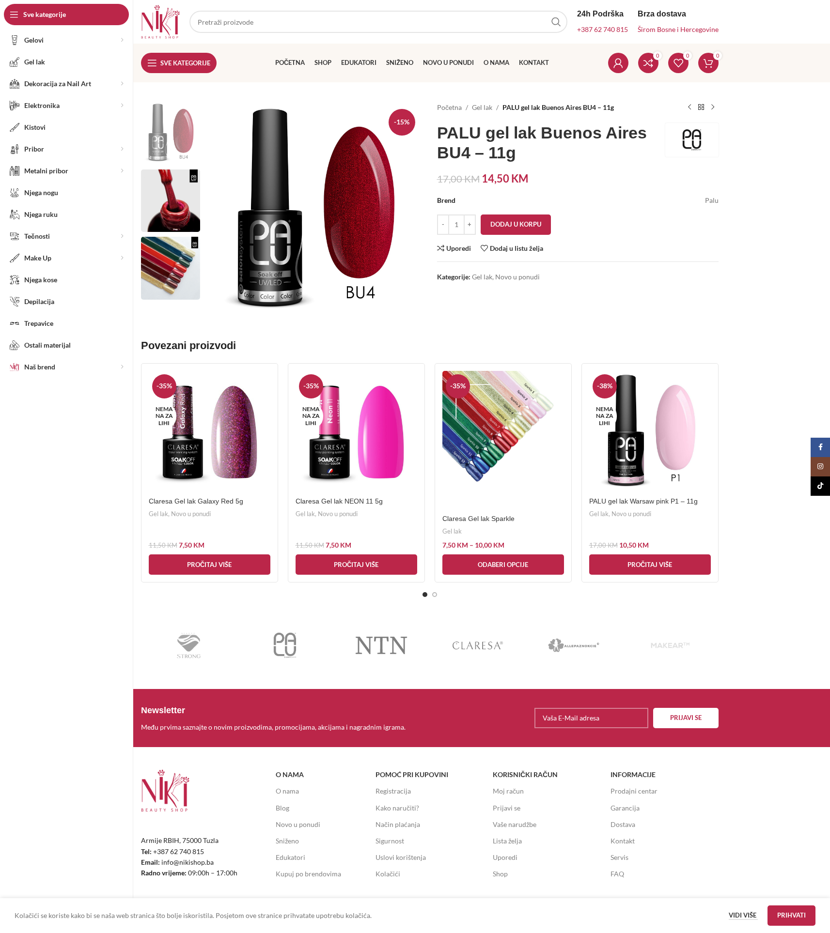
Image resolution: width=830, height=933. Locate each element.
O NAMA (290, 774)
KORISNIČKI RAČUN (525, 774)
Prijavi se (506, 808)
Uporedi (505, 857)
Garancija (625, 808)
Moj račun (508, 791)
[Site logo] (160, 21)
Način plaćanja (398, 824)
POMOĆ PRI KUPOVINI (412, 774)
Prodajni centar (634, 791)
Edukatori (290, 857)
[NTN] (381, 645)
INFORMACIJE (633, 774)
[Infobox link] (283, 718)
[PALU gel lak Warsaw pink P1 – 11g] (650, 431)
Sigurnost (390, 841)
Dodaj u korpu (515, 224)
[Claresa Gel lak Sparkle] (503, 440)
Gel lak (482, 107)
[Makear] (670, 645)
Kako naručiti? (397, 808)
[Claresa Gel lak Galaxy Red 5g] (209, 431)
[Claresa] (477, 645)
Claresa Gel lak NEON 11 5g (339, 501)
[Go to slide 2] (434, 594)
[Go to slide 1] (425, 594)
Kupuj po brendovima (308, 874)
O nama (287, 791)
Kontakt (623, 841)
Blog (282, 808)
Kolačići (388, 874)
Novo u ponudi (517, 277)
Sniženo (287, 841)
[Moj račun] (618, 63)
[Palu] (285, 645)
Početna (449, 107)
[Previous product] (689, 107)
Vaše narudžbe (514, 824)
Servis (619, 857)
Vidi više (743, 915)
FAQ (617, 874)
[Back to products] (701, 107)
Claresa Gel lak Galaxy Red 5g (196, 501)
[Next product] (713, 107)
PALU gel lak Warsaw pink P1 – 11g (643, 501)
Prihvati (791, 915)
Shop (500, 874)
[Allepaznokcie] (574, 645)
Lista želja (507, 841)
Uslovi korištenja (401, 857)
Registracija (393, 791)
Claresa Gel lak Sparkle (478, 518)
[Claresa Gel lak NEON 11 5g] (356, 431)
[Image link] (165, 790)
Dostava (623, 824)
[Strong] (189, 645)
